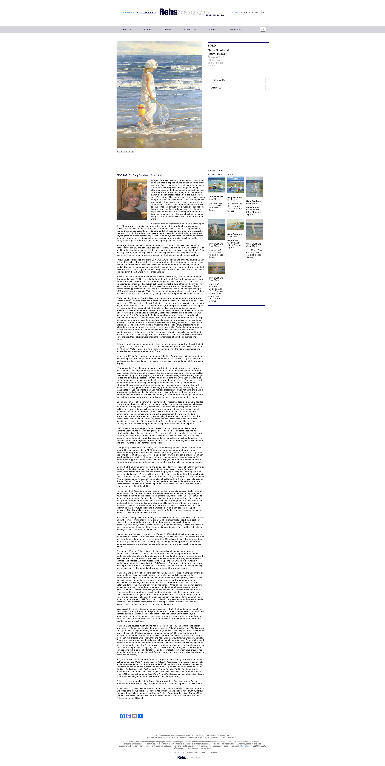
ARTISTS (148, 29)
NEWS (168, 29)
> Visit (235, 12)
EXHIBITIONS (190, 29)
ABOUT (212, 29)
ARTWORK (126, 29)
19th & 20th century (252, 12)
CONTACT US (235, 29)
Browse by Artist (215, 170)
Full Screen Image (125, 151)
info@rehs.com (246, 746)
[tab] (236, 80)
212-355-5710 (147, 12)
